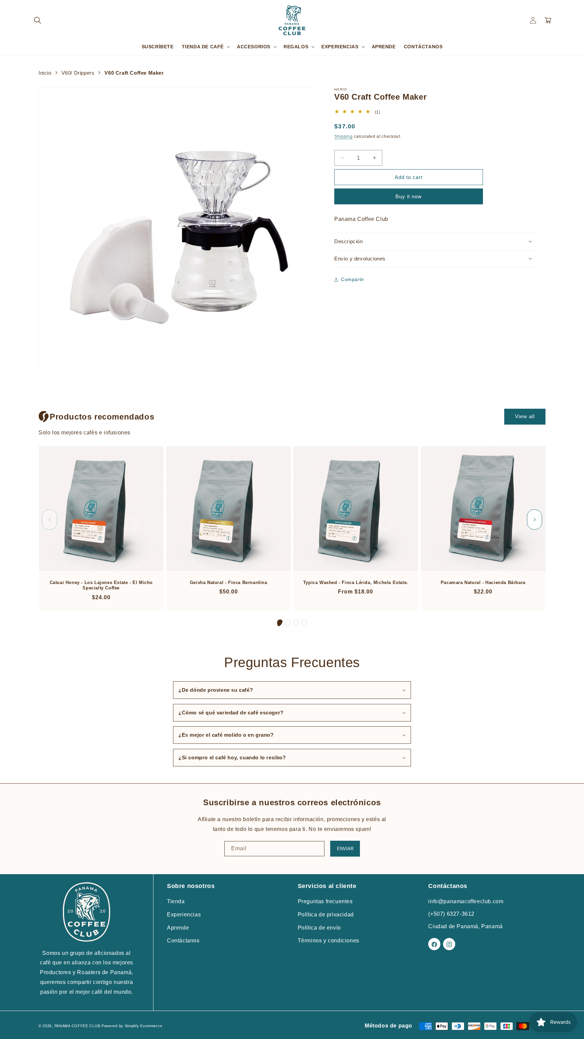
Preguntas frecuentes (325, 902)
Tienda (176, 902)
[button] (37, 20)
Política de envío (319, 928)
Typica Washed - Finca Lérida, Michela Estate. (355, 582)
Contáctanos (183, 941)
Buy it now (408, 196)
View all (525, 416)
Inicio (45, 73)
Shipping (343, 136)
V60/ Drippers (78, 73)
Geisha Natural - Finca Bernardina (228, 582)
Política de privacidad (326, 914)
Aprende (178, 928)
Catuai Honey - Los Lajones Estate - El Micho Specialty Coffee (101, 585)
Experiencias (184, 914)
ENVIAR (345, 848)
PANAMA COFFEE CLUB (77, 1026)
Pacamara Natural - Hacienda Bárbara (482, 582)
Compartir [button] (352, 279)
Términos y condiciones (328, 941)
